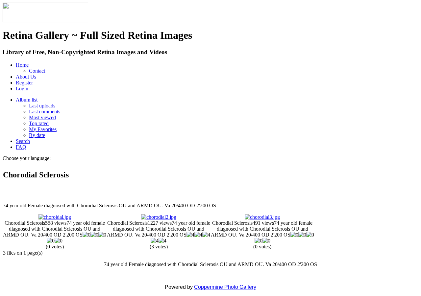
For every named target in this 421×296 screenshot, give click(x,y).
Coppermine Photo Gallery (225, 287)
